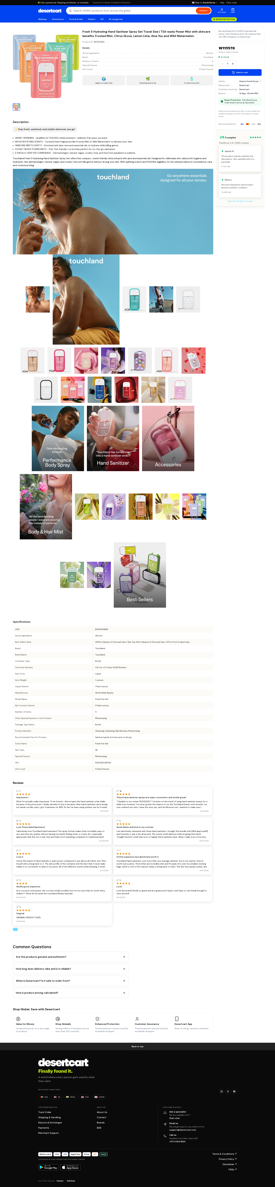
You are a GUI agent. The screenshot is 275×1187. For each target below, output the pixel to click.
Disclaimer (230, 1164)
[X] (228, 1091)
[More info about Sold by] (260, 81)
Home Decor (58, 19)
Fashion (91, 19)
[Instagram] (221, 1091)
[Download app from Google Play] (48, 1167)
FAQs (233, 1169)
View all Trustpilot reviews (240, 201)
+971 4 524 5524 (177, 1141)
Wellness (42, 19)
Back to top (137, 1046)
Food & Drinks (76, 19)
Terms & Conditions (224, 1153)
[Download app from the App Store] (70, 1167)
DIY (102, 19)
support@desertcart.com (182, 1130)
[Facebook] (234, 1091)
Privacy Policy (228, 1159)
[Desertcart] (49, 11)
